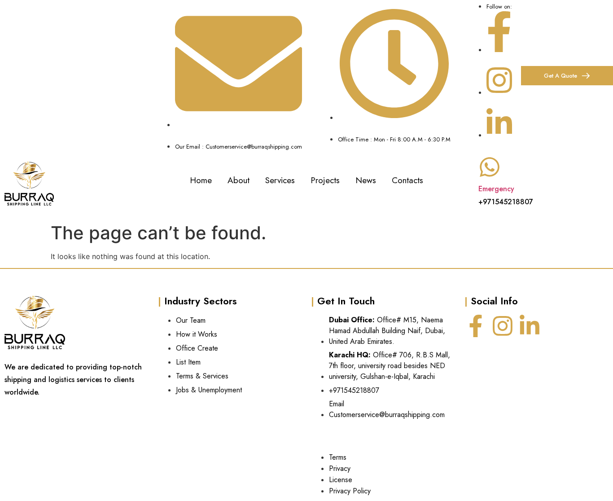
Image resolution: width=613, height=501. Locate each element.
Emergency (496, 189)
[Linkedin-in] (529, 326)
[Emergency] (489, 167)
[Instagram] (502, 326)
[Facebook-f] (475, 326)
